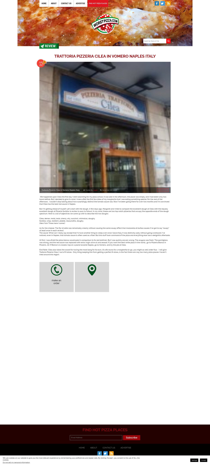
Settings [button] (194, 460)
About (54, 3)
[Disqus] (105, 322)
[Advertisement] (105, 414)
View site (162, 190)
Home (44, 3)
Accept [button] (203, 460)
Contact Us (66, 3)
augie (95, 190)
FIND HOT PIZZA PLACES (98, 3)
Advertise (80, 3)
